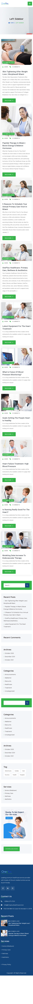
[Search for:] (16, 585)
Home (12, 23)
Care (23, 771)
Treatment (8, 688)
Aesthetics (8, 799)
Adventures (8, 771)
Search (27, 703)
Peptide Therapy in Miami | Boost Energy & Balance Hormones (14, 145)
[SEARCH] (27, 585)
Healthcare (8, 684)
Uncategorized (9, 691)
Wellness (8, 796)
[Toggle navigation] (30, 4)
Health (14, 775)
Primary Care (9, 793)
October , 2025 (14, 921)
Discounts (8, 681)
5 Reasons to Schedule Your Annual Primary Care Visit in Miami (14, 206)
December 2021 (10, 656)
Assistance (8, 678)
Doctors (7, 775)
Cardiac (17, 771)
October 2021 (9, 660)
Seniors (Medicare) (11, 790)
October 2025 (9, 653)
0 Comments (16, 67)
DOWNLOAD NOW (11, 849)
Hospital (22, 775)
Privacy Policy (6, 964)
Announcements (10, 674)
